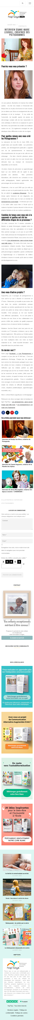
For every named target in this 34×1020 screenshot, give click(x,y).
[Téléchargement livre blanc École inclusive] (17, 824)
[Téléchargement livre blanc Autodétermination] (17, 778)
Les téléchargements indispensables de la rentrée (17, 948)
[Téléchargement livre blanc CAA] (17, 732)
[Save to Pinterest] (12, 412)
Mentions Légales (12, 1010)
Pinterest (14, 652)
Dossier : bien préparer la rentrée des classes (17, 898)
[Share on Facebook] (3, 412)
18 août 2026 (17, 900)
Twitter (29, 652)
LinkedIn (19, 652)
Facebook (4, 652)
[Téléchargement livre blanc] (17, 686)
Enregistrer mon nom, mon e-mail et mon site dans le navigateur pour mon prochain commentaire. (15, 550)
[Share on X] (8, 412)
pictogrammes (8, 503)
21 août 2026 (17, 875)
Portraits (23, 26)
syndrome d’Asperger (19, 193)
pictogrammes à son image (9, 201)
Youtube (24, 652)
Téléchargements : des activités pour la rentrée (17, 923)
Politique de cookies (21, 1013)
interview (18, 500)
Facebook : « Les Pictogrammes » (21, 353)
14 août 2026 (17, 950)
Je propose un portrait (17, 637)
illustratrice (7, 500)
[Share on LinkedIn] (16, 412)
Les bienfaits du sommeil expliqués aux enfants (17, 873)
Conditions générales (17, 1015)
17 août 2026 (17, 925)
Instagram (9, 652)
